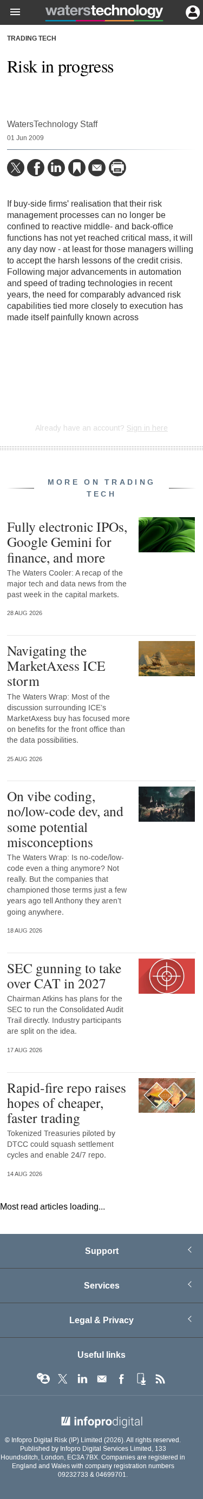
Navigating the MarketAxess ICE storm (56, 665)
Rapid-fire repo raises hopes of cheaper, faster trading (66, 1102)
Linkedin (82, 1378)
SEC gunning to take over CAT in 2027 (64, 975)
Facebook (121, 1378)
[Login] (191, 11)
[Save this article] (77, 167)
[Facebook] (35, 167)
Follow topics (43, 1378)
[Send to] (97, 167)
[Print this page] (117, 167)
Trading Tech (31, 39)
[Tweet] (15, 167)
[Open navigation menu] (10, 12)
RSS (160, 1378)
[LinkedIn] (56, 167)
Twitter (62, 1378)
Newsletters (101, 1378)
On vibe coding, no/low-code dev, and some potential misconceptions (65, 818)
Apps (140, 1378)
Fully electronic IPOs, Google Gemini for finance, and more (67, 541)
